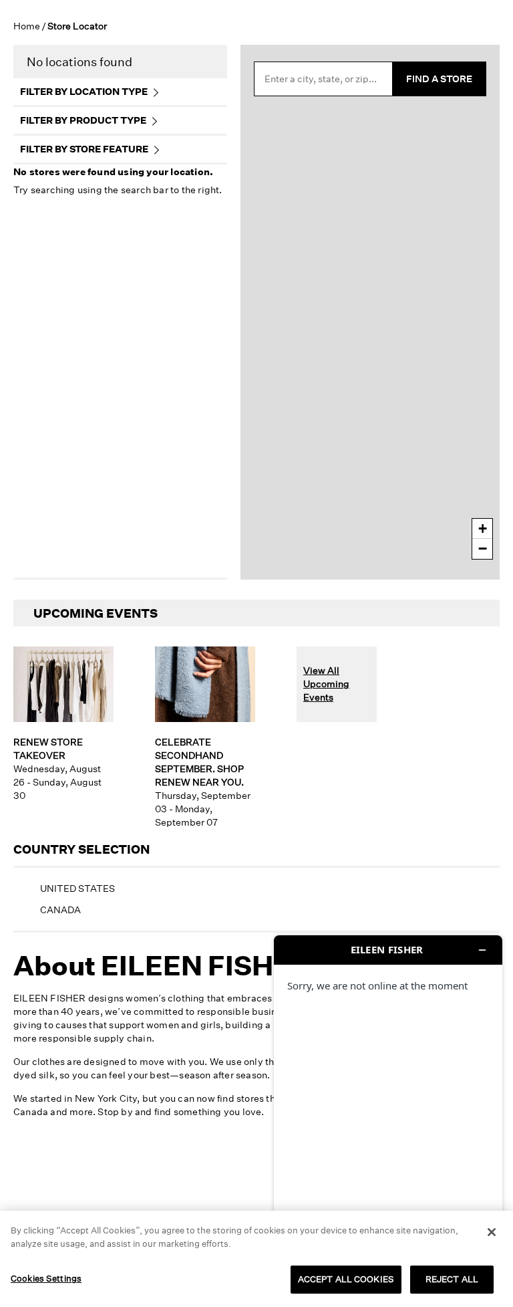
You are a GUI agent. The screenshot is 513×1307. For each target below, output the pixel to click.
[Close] (491, 1232)
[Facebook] (226, 1169)
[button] (23, 1273)
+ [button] (482, 528)
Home (26, 25)
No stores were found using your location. (113, 171)
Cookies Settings (46, 1278)
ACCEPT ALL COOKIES (346, 1279)
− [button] (482, 548)
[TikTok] (246, 1169)
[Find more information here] (388, 1116)
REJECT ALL (451, 1279)
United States (77, 888)
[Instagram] (206, 1169)
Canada (60, 909)
